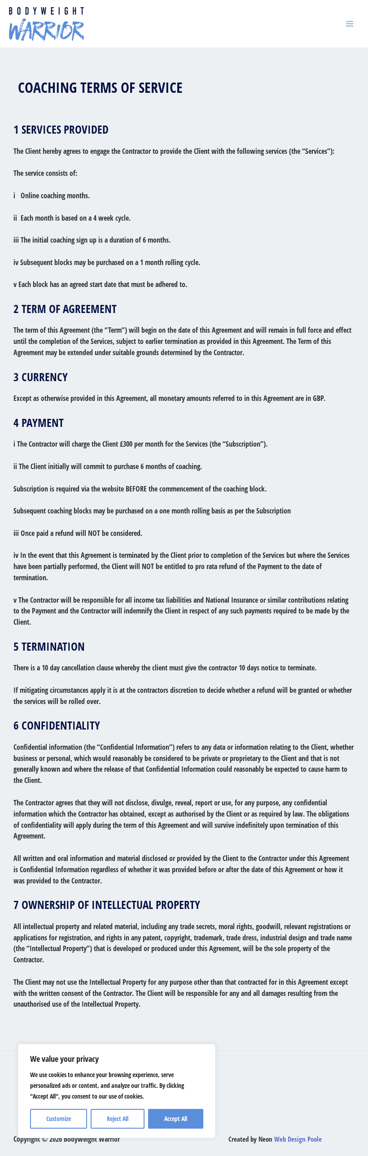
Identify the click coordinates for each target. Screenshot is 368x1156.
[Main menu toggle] (349, 23)
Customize (58, 1118)
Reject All (117, 1118)
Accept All (175, 1118)
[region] (116, 1091)
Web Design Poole (298, 1138)
